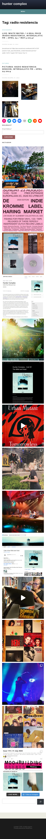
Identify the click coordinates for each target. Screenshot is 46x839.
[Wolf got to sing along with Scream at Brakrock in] (23, 469)
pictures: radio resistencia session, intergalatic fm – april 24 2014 (22, 69)
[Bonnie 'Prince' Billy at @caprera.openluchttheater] (23, 512)
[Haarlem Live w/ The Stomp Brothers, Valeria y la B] (23, 340)
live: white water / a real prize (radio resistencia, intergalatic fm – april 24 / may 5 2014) (22, 35)
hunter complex (14, 4)
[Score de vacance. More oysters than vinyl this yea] (23, 727)
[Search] (40, 801)
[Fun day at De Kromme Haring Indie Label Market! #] (23, 167)
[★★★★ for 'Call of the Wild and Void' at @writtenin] (23, 297)
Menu (23, 11)
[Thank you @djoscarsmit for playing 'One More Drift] (23, 598)
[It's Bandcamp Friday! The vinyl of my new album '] (23, 555)
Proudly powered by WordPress (23, 828)
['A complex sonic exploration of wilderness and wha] (23, 383)
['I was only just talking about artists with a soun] (23, 770)
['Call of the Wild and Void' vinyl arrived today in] (23, 253)
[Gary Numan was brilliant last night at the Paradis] (23, 684)
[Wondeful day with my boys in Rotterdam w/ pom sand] (23, 641)
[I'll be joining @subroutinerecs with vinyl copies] (23, 210)
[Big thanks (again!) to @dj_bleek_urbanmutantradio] (23, 426)
